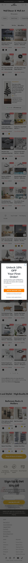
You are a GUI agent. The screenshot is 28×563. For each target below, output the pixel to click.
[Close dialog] (25, 265)
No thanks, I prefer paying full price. (14, 297)
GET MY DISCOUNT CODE (14, 290)
